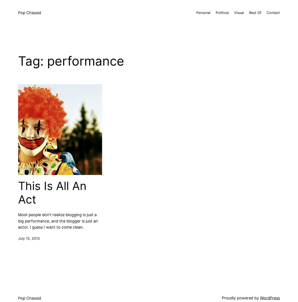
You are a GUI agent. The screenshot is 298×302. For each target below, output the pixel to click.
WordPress (270, 298)
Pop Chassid (29, 12)
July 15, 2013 (29, 238)
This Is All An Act (52, 192)
